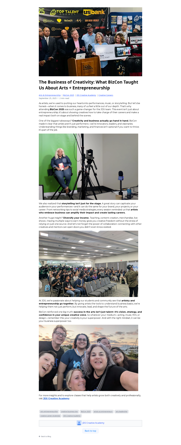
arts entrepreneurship (49, 411)
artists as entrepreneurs (103, 411)
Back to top (90, 430)
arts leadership (121, 411)
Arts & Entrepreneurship (50, 95)
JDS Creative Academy (86, 95)
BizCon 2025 (68, 95)
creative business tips (69, 411)
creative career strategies (50, 415)
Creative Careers (105, 95)
